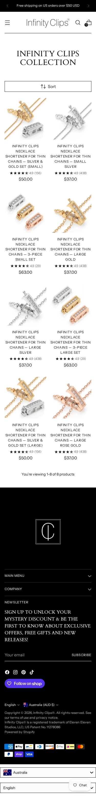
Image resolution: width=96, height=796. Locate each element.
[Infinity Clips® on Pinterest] (24, 673)
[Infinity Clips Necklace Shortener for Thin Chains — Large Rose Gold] (70, 397)
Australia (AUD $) (42, 705)
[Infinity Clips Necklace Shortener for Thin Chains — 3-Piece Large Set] (70, 305)
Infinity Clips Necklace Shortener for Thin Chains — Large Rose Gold (70, 435)
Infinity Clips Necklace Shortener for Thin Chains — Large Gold (70, 249)
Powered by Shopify (20, 732)
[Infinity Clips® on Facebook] (8, 673)
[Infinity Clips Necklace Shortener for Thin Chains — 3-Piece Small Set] (25, 212)
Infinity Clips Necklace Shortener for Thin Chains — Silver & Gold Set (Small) (25, 156)
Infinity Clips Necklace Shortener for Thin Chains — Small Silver (70, 156)
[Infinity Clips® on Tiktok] (32, 673)
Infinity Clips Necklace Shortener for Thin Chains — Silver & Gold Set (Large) (25, 435)
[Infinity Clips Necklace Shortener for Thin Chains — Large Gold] (70, 212)
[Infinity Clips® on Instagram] (16, 673)
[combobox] (48, 772)
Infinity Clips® (44, 713)
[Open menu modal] (7, 22)
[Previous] (7, 6)
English (10, 705)
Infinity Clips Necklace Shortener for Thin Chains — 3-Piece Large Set (70, 342)
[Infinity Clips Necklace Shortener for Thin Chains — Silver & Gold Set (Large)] (25, 397)
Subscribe (81, 655)
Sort (52, 86)
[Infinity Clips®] (48, 22)
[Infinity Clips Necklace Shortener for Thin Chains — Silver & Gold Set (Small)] (25, 119)
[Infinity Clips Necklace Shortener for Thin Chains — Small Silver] (70, 119)
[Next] (88, 6)
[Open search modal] (77, 22)
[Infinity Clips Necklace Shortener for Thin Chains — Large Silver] (25, 305)
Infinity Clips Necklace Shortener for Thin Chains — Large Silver (25, 342)
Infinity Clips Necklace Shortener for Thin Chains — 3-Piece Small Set (25, 249)
